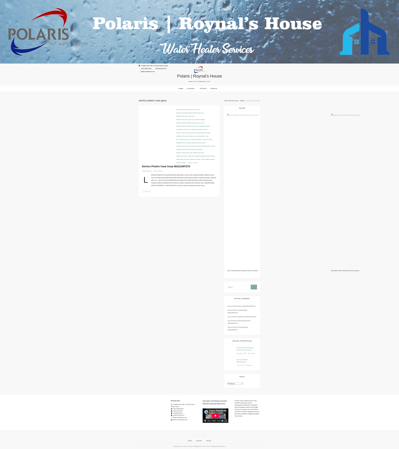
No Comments (158, 171)
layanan (192, 139)
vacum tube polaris (207, 159)
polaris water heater (203, 146)
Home (181, 88)
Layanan (191, 88)
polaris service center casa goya (188, 109)
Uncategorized (204, 126)
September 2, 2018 (241, 353)
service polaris (198, 152)
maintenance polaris (183, 142)
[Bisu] (222, 421)
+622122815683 (145, 68)
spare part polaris (182, 159)
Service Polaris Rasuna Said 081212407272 (242, 306)
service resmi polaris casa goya (187, 126)
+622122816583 (178, 409)
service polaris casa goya (185, 116)
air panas (179, 129)
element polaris (182, 136)
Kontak (214, 88)
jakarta (191, 136)
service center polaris (184, 152)
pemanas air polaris (198, 142)
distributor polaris (203, 133)
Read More (147, 191)
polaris (192, 146)
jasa (206, 136)
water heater (181, 162)
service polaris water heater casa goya (190, 123)
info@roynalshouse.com (147, 71)
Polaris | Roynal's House (199, 76)
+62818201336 (178, 413)
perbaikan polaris (182, 146)
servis (213, 156)
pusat (213, 146)
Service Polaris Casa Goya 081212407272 (166, 166)
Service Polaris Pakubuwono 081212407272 (242, 317)
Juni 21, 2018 (239, 365)
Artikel (203, 88)
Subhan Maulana (147, 171)
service (199, 149)
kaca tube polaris (182, 139)
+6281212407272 (161, 68)
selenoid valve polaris (188, 149)
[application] (215, 415)
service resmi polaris (202, 156)
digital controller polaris (186, 133)
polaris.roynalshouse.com (180, 419)
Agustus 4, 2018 (192, 162)
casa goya (187, 129)
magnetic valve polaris (204, 139)
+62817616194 (178, 411)
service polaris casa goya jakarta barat (190, 119)
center (193, 129)
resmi (178, 149)
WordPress (222, 446)
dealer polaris (202, 129)
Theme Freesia (206, 446)
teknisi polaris (195, 159)
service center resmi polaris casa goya (190, 113)
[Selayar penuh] (226, 421)
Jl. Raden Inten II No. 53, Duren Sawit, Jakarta (154, 65)
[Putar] (205, 421)
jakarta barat (200, 136)
